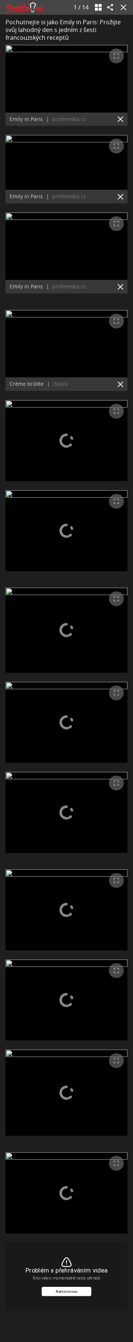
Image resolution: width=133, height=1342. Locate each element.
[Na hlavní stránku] (24, 7)
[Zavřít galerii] (122, 7)
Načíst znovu (67, 1291)
